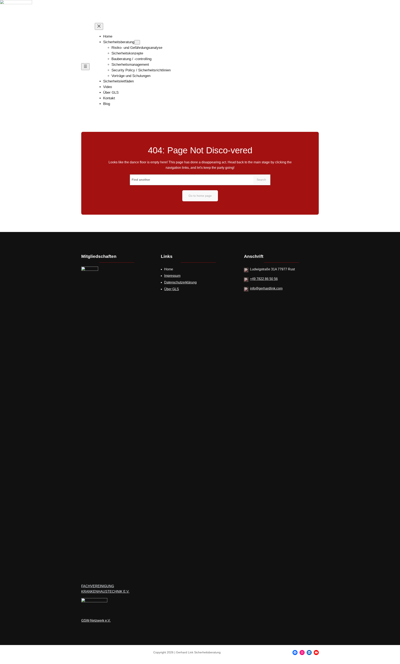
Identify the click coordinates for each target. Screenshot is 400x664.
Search (261, 179)
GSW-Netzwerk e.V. (96, 620)
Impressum (172, 275)
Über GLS (171, 289)
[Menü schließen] (99, 26)
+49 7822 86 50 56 (264, 279)
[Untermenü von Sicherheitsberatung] (137, 42)
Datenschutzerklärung (180, 282)
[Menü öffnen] (85, 66)
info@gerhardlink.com (266, 288)
